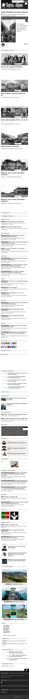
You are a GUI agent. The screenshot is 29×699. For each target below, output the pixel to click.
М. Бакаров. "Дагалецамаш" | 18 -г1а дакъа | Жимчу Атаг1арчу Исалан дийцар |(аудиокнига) (14, 481)
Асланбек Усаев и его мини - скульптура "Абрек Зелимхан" (16, 547)
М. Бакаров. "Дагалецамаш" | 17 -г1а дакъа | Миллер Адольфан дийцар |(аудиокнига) (14, 487)
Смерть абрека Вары (9, 287)
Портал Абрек (17, 696)
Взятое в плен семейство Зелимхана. (12, 67)
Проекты (4, 544)
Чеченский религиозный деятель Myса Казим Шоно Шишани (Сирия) (13, 326)
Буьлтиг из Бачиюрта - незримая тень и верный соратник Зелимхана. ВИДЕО (17, 384)
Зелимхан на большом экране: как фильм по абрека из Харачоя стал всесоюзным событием (17, 554)
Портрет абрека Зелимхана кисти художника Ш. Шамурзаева (17, 404)
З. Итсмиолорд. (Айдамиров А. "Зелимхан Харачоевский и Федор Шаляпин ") (16, 387)
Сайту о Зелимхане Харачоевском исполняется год (12, 316)
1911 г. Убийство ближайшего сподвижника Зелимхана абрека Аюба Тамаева (14, 242)
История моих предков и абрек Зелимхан (16, 453)
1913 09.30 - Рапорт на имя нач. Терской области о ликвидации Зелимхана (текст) (14, 503)
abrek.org (26, 43)
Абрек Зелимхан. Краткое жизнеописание (12, 221)
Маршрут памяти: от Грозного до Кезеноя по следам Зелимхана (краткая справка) (17, 560)
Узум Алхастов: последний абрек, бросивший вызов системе (14, 282)
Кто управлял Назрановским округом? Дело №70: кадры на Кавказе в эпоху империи (14, 265)
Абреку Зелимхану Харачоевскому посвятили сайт (12, 310)
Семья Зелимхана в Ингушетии (10, 146)
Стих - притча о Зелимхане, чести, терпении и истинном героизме (13, 249)
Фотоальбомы (9, 14)
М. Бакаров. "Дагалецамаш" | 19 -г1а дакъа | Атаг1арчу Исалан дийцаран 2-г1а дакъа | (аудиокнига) (14, 474)
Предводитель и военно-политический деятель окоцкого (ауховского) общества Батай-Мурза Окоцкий (14, 333)
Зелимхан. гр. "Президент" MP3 (9, 496)
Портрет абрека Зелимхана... (14, 601)
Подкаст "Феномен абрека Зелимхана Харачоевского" (14, 414)
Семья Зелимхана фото (5, 15)
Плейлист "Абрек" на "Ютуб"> (8, 666)
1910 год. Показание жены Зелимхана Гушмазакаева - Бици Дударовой (14, 259)
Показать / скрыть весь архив (9, 635)
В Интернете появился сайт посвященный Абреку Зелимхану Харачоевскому (14, 303)
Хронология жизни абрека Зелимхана (11, 226)
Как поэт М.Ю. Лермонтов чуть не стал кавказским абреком (12, 293)
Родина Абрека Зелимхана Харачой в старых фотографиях (16, 399)
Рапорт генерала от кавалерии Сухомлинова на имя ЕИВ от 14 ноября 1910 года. (12, 272)
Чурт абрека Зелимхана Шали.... (14, 619)
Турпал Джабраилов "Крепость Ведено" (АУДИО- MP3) (14, 418)
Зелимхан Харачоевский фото (19, 14)
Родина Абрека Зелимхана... (15, 584)
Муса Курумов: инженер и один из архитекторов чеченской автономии (13, 236)
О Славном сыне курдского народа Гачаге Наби (16, 449)
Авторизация (3, 692)
